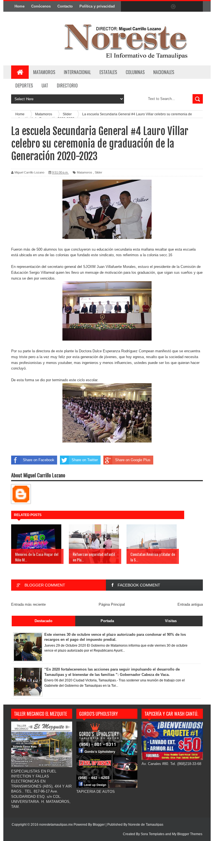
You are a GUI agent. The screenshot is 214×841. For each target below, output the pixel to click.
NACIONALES (163, 72)
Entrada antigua (190, 604)
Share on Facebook (38, 460)
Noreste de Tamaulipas (145, 825)
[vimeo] (149, 6)
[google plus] (196, 6)
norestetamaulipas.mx (56, 825)
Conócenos (41, 6)
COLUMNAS (135, 72)
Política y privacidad (97, 6)
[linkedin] (185, 6)
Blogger (99, 825)
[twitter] (138, 6)
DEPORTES (24, 85)
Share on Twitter (85, 460)
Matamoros (44, 72)
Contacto (65, 6)
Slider (98, 172)
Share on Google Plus (132, 460)
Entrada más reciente (28, 604)
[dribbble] (173, 6)
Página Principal (112, 604)
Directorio (67, 85)
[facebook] (126, 6)
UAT (45, 85)
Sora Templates (152, 834)
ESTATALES (108, 72)
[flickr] (161, 6)
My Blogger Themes (187, 834)
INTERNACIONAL (77, 72)
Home (19, 6)
